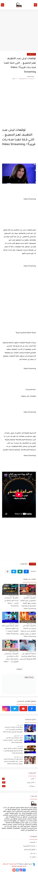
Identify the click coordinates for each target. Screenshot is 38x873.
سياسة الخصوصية (29, 846)
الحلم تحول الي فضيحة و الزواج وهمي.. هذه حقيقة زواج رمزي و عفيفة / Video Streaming (13, 761)
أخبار (18, 778)
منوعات (18, 786)
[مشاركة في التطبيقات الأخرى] (7, 571)
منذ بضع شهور (17, 735)
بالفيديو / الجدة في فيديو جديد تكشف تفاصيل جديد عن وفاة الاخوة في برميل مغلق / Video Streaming (28, 631)
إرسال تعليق (29, 677)
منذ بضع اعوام (17, 757)
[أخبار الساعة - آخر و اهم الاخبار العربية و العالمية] (19, 4)
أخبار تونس (31, 54)
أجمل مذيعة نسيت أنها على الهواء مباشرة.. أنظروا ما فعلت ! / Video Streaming (13, 740)
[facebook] (32, 708)
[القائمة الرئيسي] (35, 4)
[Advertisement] (19, 30)
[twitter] (15, 708)
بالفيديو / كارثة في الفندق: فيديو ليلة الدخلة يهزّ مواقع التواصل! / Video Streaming (13, 751)
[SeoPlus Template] (34, 864)
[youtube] (23, 708)
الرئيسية (32, 842)
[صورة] (30, 728)
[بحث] (2, 4)
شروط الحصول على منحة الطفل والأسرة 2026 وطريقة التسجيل (28, 656)
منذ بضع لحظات (30, 595)
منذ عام (19, 725)
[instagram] (6, 708)
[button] (26, 571)
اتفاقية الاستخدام (29, 849)
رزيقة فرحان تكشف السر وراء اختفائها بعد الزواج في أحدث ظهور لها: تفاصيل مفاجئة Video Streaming (13, 730)
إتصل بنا (32, 857)
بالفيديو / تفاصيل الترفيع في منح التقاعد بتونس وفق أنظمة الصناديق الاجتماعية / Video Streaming (28, 603)
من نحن (32, 853)
